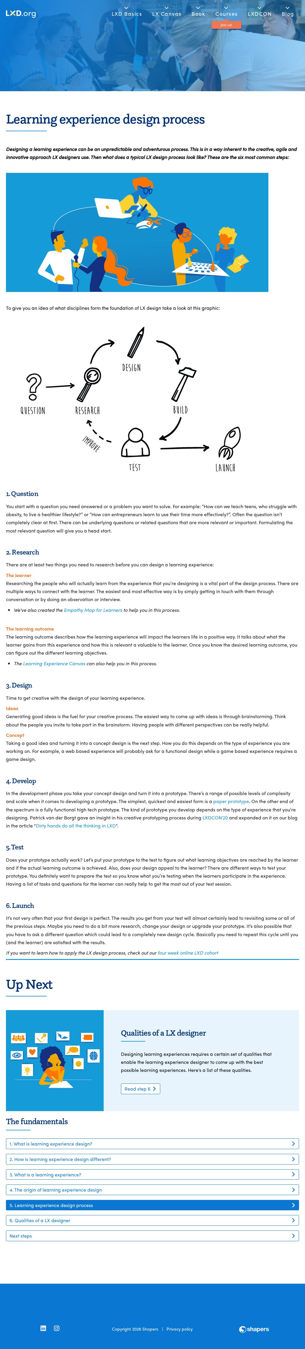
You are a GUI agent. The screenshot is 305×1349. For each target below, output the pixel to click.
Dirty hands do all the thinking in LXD (76, 825)
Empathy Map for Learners (93, 609)
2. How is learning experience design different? (60, 1159)
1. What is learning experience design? (51, 1143)
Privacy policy (179, 1329)
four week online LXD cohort (188, 952)
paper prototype (231, 801)
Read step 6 (137, 1088)
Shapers (150, 1329)
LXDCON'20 (215, 817)
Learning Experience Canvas (54, 663)
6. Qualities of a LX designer (40, 1220)
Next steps (21, 1235)
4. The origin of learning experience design (56, 1189)
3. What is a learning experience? (45, 1174)
